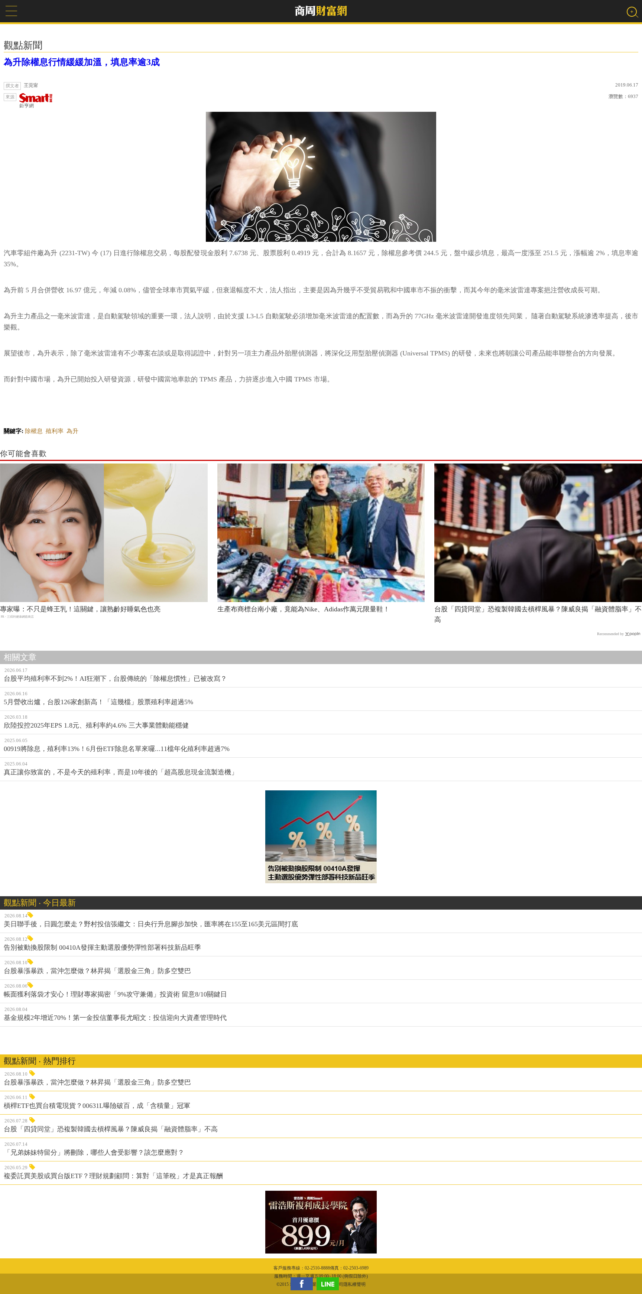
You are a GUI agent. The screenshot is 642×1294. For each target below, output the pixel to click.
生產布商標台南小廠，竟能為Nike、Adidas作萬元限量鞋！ (303, 609)
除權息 (34, 431)
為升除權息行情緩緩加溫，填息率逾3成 (82, 62)
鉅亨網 (26, 105)
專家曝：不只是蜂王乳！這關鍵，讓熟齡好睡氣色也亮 (80, 609)
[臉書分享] (304, 1283)
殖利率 (55, 431)
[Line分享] (330, 1283)
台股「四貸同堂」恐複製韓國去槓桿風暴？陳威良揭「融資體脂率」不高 (538, 614)
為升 (72, 431)
